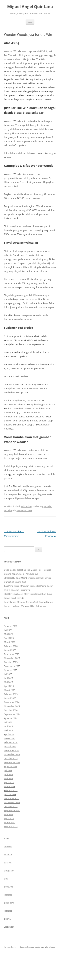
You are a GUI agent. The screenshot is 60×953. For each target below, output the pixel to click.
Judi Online (26, 506)
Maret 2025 (9, 690)
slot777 (7, 918)
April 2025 (9, 686)
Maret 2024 (9, 738)
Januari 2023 (10, 794)
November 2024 (12, 706)
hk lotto (8, 854)
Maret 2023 (9, 786)
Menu (30, 22)
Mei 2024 (8, 730)
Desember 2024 (11, 702)
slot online (9, 902)
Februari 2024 (11, 742)
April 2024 (9, 734)
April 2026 (9, 638)
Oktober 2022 (11, 806)
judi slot (8, 846)
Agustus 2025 (10, 670)
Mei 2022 (8, 814)
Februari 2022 (11, 826)
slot (6, 878)
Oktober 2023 (11, 758)
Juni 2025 (8, 678)
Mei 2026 (8, 634)
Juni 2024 (8, 726)
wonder (48, 506)
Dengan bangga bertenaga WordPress (37, 946)
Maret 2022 (9, 822)
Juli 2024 (8, 722)
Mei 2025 (8, 682)
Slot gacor (9, 926)
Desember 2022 (11, 798)
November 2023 (12, 754)
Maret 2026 (9, 642)
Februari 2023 (11, 790)
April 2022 (9, 818)
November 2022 (12, 802)
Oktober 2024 (11, 710)
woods (7, 510)
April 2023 (9, 782)
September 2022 (12, 810)
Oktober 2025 (11, 662)
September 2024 (12, 714)
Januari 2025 (10, 698)
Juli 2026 (8, 629)
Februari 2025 (11, 694)
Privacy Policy (10, 946)
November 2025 (12, 658)
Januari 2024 (10, 746)
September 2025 (12, 666)
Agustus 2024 (10, 718)
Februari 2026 (11, 646)
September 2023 (12, 762)
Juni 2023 (8, 774)
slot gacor (9, 870)
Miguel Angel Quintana (30, 6)
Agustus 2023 (10, 766)
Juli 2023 (8, 770)
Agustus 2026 (10, 625)
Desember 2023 (11, 750)
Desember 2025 (11, 654)
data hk (8, 862)
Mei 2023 (8, 778)
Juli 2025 (8, 674)
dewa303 (8, 886)
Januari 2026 (10, 650)
